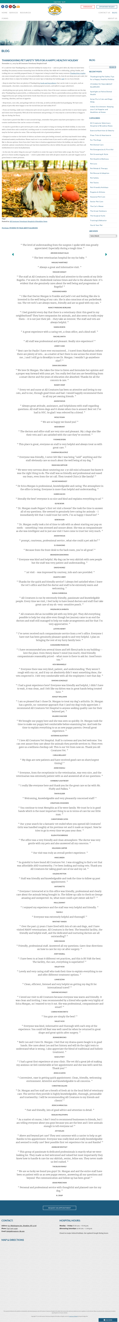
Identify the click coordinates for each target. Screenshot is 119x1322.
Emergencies (87, 7)
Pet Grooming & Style (99, 154)
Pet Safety (94, 178)
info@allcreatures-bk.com (15, 1231)
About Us (112, 18)
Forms (5, 18)
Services (13, 13)
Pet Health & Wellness (99, 159)
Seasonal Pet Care (97, 197)
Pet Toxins (94, 183)
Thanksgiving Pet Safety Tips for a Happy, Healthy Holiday (102, 78)
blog (92, 60)
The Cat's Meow (97, 206)
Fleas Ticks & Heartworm (100, 135)
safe (62, 79)
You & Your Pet (96, 225)
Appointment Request (107, 7)
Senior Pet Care (96, 201)
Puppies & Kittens (97, 192)
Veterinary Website (73, 1316)
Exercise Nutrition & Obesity (102, 130)
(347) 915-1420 (12, 1228)
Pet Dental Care (96, 145)
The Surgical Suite (97, 216)
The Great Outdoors (98, 211)
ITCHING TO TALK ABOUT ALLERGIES (20, 228)
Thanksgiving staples (77, 73)
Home (4, 13)
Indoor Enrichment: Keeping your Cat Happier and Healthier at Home (102, 109)
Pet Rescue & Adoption (99, 173)
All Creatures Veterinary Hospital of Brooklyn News (28, 221)
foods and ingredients (48, 83)
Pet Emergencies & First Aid (101, 149)
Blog (114, 13)
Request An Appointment (59, 1208)
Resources (25, 13)
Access (109, 1320)
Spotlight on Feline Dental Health (101, 93)
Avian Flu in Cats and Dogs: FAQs (101, 100)
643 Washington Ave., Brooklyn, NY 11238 (22, 1226)
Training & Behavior (98, 220)
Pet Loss (93, 164)
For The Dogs (95, 140)
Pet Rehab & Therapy (99, 168)
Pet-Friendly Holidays (99, 187)
